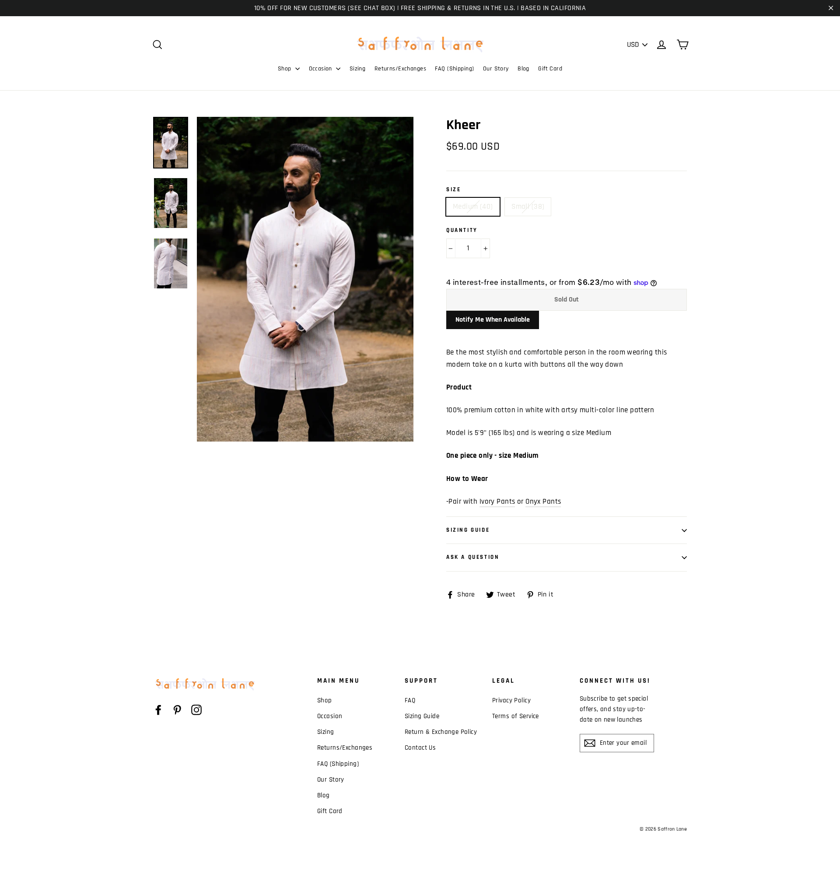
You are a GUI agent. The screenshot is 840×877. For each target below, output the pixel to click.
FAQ (410, 700)
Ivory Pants (497, 501)
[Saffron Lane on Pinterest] (177, 710)
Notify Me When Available (492, 319)
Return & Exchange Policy (441, 732)
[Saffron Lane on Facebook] (158, 710)
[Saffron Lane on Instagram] (196, 710)
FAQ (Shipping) (454, 69)
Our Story (496, 69)
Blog (523, 69)
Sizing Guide (468, 529)
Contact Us (420, 748)
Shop (285, 69)
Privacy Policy (511, 700)
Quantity (462, 230)
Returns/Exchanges (400, 69)
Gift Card (550, 69)
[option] (305, 279)
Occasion (321, 69)
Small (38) (527, 206)
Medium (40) (473, 206)
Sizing (358, 69)
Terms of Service (515, 716)
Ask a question (472, 557)
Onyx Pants (543, 501)
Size (453, 189)
